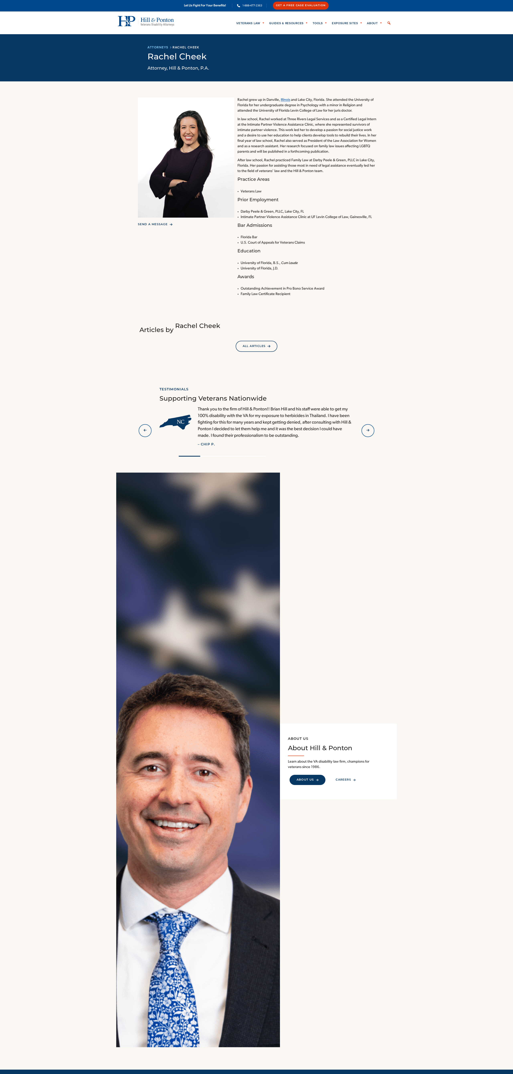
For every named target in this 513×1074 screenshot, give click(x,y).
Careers (343, 779)
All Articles (254, 346)
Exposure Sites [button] (345, 23)
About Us (305, 779)
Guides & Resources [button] (286, 23)
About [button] (372, 23)
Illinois (285, 100)
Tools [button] (318, 23)
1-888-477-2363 (252, 5)
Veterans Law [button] (248, 23)
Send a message (153, 224)
